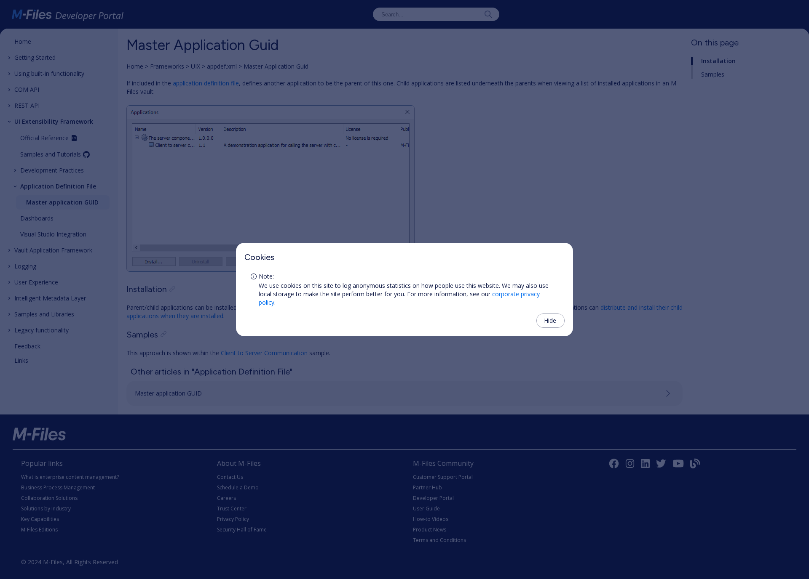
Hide (550, 320)
